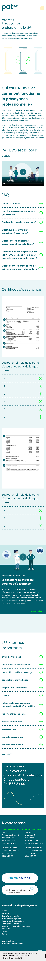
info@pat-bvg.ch (9, 843)
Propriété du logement (14, 687)
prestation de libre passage (17, 672)
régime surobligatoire (14, 713)
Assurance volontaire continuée (16, 926)
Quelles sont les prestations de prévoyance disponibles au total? (20, 267)
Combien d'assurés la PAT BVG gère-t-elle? (18, 213)
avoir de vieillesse (11, 656)
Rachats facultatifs (10, 916)
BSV (10, 754)
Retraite (5, 913)
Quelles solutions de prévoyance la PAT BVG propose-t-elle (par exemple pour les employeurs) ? (20, 255)
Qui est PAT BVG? (11, 203)
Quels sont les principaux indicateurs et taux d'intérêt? (18, 242)
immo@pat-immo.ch (34, 843)
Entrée (4, 911)
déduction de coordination (16, 664)
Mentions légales (9, 941)
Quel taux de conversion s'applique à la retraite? (15, 231)
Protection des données (12, 943)
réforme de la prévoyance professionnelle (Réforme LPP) (18, 705)
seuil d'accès (9, 729)
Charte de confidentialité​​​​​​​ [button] (12, 958)
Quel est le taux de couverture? (19, 222)
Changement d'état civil (12, 923)
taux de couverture (12, 744)
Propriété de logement (12, 918)
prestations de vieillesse (15, 679)
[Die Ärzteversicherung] (20, 890)
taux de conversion (12, 736)
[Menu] (42, 8)
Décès (4, 931)
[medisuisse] (20, 878)
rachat (5, 695)
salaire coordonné (12, 721)
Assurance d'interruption (13, 921)
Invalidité (6, 929)
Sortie (4, 934)
